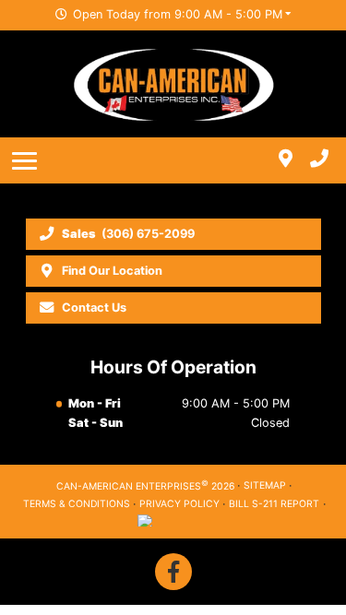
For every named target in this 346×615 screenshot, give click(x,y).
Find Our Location (112, 271)
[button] (27, 160)
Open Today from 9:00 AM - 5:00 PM (177, 14)
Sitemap (265, 485)
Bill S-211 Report (274, 504)
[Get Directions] (285, 160)
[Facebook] (173, 571)
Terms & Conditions (76, 504)
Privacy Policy (179, 504)
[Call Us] (319, 160)
